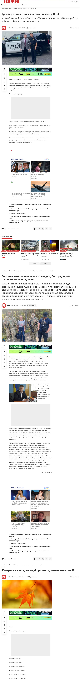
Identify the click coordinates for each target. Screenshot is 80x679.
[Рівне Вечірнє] (14, 1)
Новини (4, 250)
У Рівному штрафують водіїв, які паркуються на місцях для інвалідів (30, 255)
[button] (3, 1)
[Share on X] (4, 78)
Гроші (29, 250)
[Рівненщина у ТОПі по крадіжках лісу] (11, 245)
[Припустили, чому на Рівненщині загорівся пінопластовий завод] (69, 245)
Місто (34, 250)
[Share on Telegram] (4, 85)
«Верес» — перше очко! (18, 213)
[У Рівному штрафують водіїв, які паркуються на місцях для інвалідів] (30, 245)
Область (17, 250)
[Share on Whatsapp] (4, 82)
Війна (48, 250)
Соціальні (63, 250)
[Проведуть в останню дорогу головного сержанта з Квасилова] (50, 245)
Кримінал (10, 250)
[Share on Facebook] (4, 74)
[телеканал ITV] (3, 257)
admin (8, 27)
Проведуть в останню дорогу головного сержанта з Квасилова (50, 255)
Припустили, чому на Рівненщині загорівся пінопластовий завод (67, 255)
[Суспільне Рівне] (63, 259)
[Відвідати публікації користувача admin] (4, 28)
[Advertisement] (31, 108)
